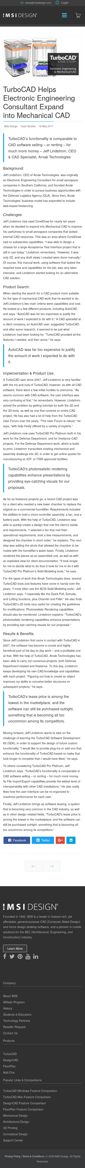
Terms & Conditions (33, 1156)
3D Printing (10, 1128)
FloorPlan (9, 1066)
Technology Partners (16, 1021)
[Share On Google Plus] (60, 840)
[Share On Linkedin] (71, 840)
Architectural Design (16, 1122)
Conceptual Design (15, 1134)
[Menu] (54, 15)
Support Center (13, 1140)
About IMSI (10, 996)
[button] (61, 2)
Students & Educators (17, 1014)
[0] (78, 15)
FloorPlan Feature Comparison (23, 1109)
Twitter (45, 840)
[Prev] (33, 866)
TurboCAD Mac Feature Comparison (27, 1097)
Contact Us (10, 1033)
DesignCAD (10, 1060)
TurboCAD (10, 1054)
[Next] (51, 866)
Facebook (19, 840)
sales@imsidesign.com (38, 3)
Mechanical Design (15, 1115)
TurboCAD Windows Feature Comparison (30, 1091)
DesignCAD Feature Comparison (24, 1103)
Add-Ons (9, 1072)
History (7, 1008)
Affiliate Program (14, 1002)
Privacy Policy (12, 1156)
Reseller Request (14, 1027)
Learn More (15, 948)
